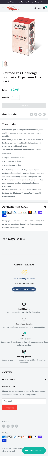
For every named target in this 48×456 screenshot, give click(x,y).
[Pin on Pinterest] (35, 114)
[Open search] (35, 8)
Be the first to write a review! (24, 289)
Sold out (24, 105)
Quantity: (6, 97)
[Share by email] (44, 114)
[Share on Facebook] (31, 114)
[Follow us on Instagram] (12, 426)
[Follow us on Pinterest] (16, 426)
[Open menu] (3, 8)
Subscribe (10, 407)
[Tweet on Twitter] (40, 114)
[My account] (39, 8)
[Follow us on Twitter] (8, 426)
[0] (44, 8)
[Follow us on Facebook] (3, 426)
